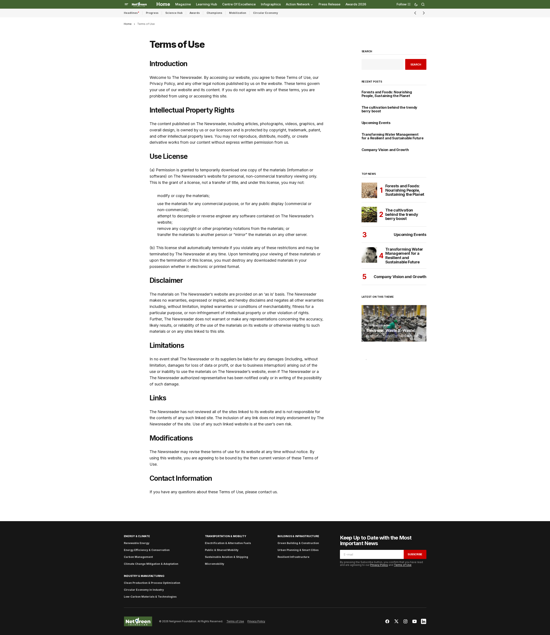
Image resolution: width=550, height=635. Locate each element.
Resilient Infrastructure (293, 557)
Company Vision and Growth (385, 150)
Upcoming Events (376, 123)
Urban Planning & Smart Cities (298, 550)
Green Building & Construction (298, 543)
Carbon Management (138, 557)
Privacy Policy (379, 565)
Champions (214, 12)
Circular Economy (265, 12)
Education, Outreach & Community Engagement (388, 362)
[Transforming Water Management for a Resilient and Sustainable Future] (369, 255)
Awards (195, 12)
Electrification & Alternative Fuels (228, 543)
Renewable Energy (136, 543)
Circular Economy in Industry (144, 589)
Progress (152, 12)
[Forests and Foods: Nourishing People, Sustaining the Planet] (369, 190)
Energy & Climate (137, 536)
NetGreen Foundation (383, 335)
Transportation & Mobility (225, 536)
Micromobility (214, 563)
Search (367, 51)
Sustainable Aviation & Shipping (226, 557)
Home (128, 23)
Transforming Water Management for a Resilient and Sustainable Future (393, 136)
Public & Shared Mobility (221, 550)
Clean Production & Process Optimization (152, 582)
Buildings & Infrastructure (298, 536)
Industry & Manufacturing (144, 576)
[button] (126, 4)
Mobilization (237, 12)
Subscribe (415, 554)
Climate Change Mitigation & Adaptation (151, 563)
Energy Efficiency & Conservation (147, 550)
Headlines (131, 12)
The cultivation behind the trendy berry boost (389, 109)
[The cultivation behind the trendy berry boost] (369, 214)
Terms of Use (402, 565)
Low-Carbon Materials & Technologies (150, 596)
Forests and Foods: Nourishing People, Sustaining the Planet (387, 94)
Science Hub (174, 12)
